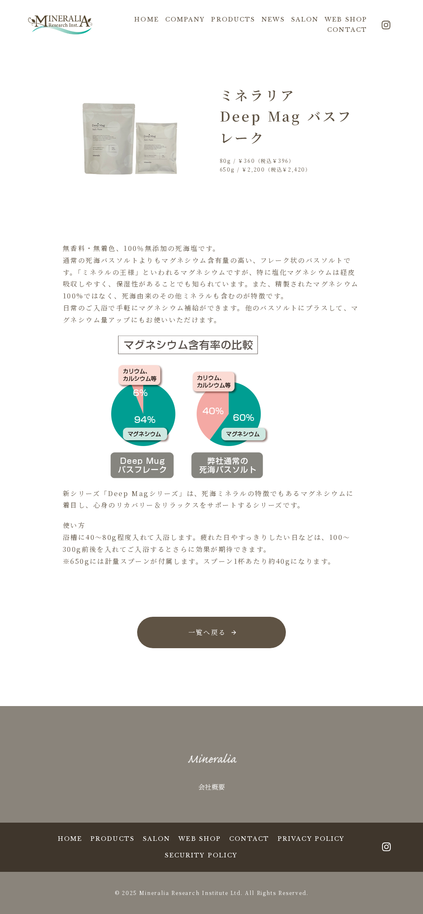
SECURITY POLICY (201, 855)
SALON (305, 19)
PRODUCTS (233, 19)
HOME (146, 19)
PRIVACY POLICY (311, 838)
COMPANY (185, 19)
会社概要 (211, 787)
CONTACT (347, 29)
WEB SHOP (346, 19)
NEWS (273, 19)
